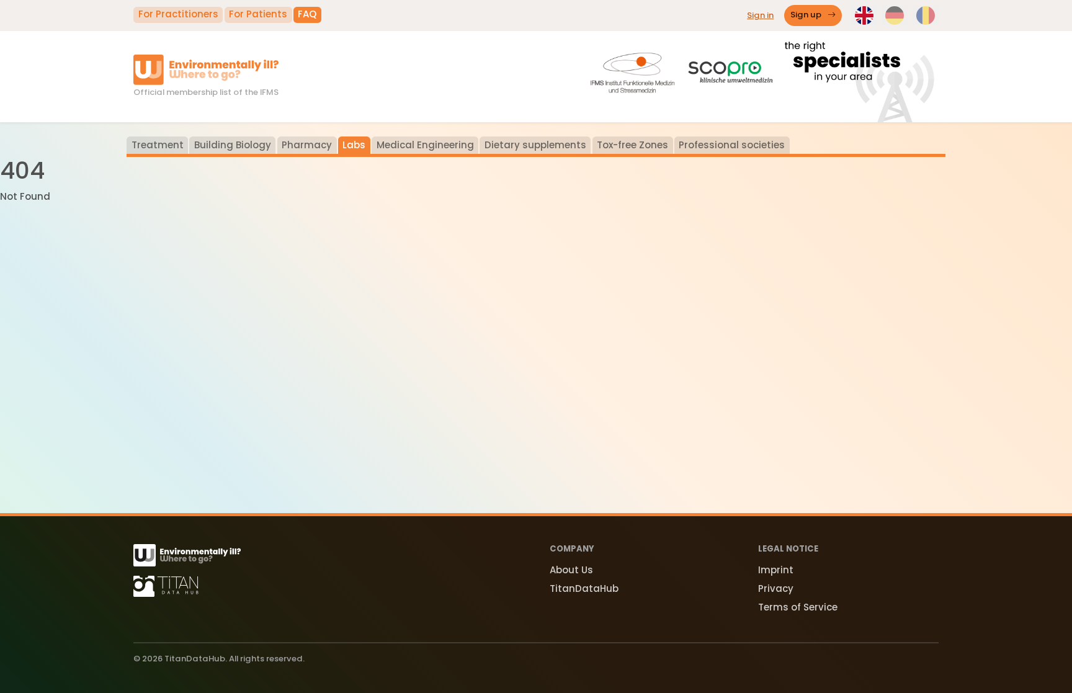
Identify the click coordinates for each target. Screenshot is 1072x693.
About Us (571, 569)
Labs (353, 144)
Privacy (775, 588)
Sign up (806, 15)
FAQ (307, 13)
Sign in (760, 15)
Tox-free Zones (632, 144)
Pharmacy (307, 144)
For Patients (258, 13)
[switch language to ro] (926, 15)
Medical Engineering (425, 144)
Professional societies (732, 144)
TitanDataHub (584, 588)
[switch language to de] (895, 15)
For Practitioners (178, 13)
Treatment (158, 144)
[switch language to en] (864, 15)
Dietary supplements (535, 144)
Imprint (775, 569)
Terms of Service (798, 607)
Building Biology (232, 144)
